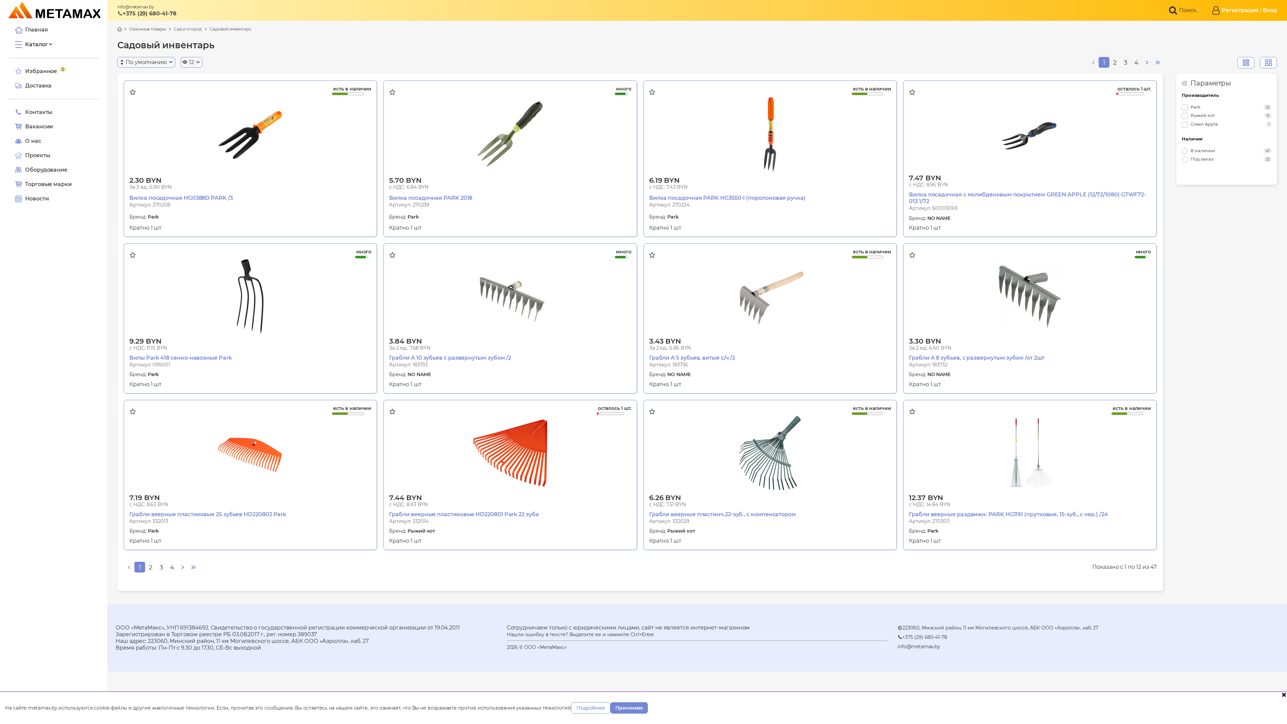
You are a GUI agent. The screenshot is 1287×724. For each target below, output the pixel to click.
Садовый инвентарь (230, 29)
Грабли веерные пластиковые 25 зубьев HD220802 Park (207, 514)
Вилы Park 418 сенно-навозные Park (180, 358)
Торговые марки (48, 184)
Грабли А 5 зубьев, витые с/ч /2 (692, 358)
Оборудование (46, 170)
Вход (1270, 10)
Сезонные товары (147, 29)
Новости (37, 198)
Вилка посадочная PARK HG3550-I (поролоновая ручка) (727, 198)
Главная (36, 29)
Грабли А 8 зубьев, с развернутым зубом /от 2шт (976, 358)
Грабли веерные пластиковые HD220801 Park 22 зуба (464, 514)
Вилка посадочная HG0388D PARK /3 (181, 198)
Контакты (38, 112)
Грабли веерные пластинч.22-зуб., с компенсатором (722, 514)
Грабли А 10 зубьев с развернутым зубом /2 (450, 358)
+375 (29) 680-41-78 (149, 13)
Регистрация (1240, 10)
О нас (33, 141)
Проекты (37, 155)
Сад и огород (188, 29)
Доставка (38, 85)
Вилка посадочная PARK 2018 (430, 198)
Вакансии (39, 126)
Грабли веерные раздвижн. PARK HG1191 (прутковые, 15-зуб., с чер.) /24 (1008, 514)
